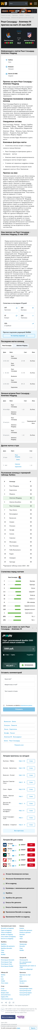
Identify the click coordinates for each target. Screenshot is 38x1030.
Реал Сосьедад (6, 345)
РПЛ (21, 977)
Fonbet (10, 859)
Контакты (4, 990)
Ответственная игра (7, 999)
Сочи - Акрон (7, 789)
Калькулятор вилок (25, 990)
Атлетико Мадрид (22, 345)
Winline (10, 849)
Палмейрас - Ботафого (7, 810)
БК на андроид (11, 883)
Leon (9, 864)
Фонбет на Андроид (7, 934)
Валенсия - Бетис (10, 721)
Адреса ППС (4, 997)
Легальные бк (24, 960)
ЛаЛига (19, 31)
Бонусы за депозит (25, 932)
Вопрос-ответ (5, 993)
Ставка (31, 761)
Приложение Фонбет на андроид (18, 917)
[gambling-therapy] (20, 1017)
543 (15, 845)
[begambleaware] (8, 1017)
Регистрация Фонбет (7, 966)
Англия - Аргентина (10, 768)
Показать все (19, 745)
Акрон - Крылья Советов (8, 796)
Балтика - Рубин (8, 761)
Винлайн (22, 934)
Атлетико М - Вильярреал (12, 737)
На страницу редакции (18, 336)
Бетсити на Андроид (7, 938)
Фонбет (3, 954)
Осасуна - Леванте (10, 725)
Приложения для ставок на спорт (28, 966)
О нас (2, 988)
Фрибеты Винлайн (6, 948)
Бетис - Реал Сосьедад (12, 741)
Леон (21, 938)
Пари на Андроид (6, 930)
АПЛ (21, 979)
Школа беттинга (6, 995)
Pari (9, 854)
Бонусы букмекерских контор (16, 907)
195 (15, 866)
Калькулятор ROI (25, 995)
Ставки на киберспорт (26, 969)
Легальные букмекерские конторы (18, 879)
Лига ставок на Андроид (8, 936)
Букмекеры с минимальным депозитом (20, 888)
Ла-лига (22, 983)
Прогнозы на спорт (25, 975)
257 (15, 851)
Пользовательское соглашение (9, 1024)
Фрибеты (9, 893)
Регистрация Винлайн (7, 960)
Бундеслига (23, 981)
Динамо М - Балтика (7, 803)
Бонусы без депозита (13, 902)
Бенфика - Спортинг (10, 825)
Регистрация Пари (6, 962)
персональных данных (26, 705)
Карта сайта (4, 1022)
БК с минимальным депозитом (25, 962)
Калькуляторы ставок (26, 988)
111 (15, 861)
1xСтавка (10, 844)
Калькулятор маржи (26, 993)
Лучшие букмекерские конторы (17, 874)
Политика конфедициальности (9, 1026)
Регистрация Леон (6, 964)
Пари (21, 936)
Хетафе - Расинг (9, 733)
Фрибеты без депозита (14, 898)
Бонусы (22, 928)
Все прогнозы (19, 831)
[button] (32, 628)
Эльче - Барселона (10, 729)
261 (15, 856)
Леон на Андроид (6, 932)
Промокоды (23, 944)
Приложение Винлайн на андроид (18, 912)
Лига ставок (4, 983)
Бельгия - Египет (9, 775)
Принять (33, 1028)
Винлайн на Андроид (7, 928)
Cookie (18, 1028)
